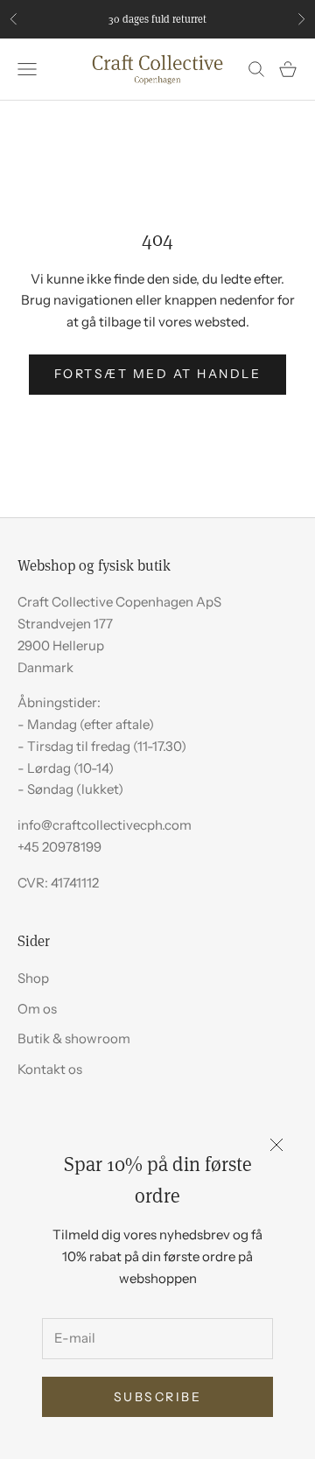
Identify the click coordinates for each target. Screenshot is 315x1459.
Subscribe (158, 1397)
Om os (37, 1008)
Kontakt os (50, 1069)
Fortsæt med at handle (158, 374)
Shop (33, 978)
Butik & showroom (74, 1038)
